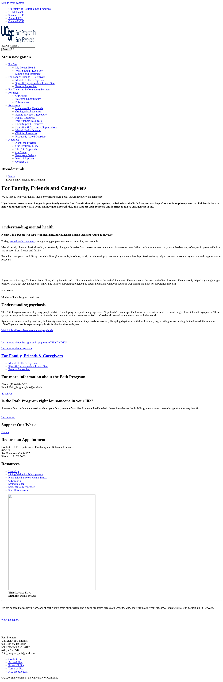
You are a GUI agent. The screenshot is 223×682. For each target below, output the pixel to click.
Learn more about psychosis (16, 348)
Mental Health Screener (28, 130)
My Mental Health (25, 67)
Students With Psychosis (21, 486)
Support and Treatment (27, 73)
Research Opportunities (28, 98)
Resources (14, 105)
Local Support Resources (29, 123)
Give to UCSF (16, 21)
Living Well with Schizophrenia (25, 474)
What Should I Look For (29, 70)
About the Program (25, 142)
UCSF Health (16, 11)
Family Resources (25, 117)
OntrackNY (14, 480)
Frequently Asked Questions (31, 136)
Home (11, 176)
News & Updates (24, 158)
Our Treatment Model (27, 145)
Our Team (20, 152)
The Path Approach (26, 149)
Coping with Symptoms (28, 111)
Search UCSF (16, 15)
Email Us (6, 393)
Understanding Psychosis (29, 108)
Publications (22, 102)
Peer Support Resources (28, 120)
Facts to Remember (26, 86)
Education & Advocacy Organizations (36, 127)
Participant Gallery (25, 155)
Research (13, 92)
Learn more (8, 417)
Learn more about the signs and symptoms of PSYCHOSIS (34, 342)
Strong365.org (16, 483)
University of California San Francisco (29, 8)
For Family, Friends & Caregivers (26, 76)
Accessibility (15, 662)
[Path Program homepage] (18, 42)
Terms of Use (15, 668)
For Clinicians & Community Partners (29, 89)
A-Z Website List (17, 671)
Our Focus (21, 95)
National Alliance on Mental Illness (27, 477)
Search (5, 45)
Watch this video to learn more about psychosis (27, 330)
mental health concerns (22, 241)
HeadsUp (13, 471)
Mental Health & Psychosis (30, 80)
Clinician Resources (26, 133)
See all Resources (18, 490)
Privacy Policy (16, 665)
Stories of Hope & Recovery (31, 114)
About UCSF (15, 18)
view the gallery (10, 619)
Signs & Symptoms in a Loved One (35, 83)
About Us (13, 139)
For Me (12, 64)
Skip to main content (12, 2)
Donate (5, 432)
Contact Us (21, 161)
